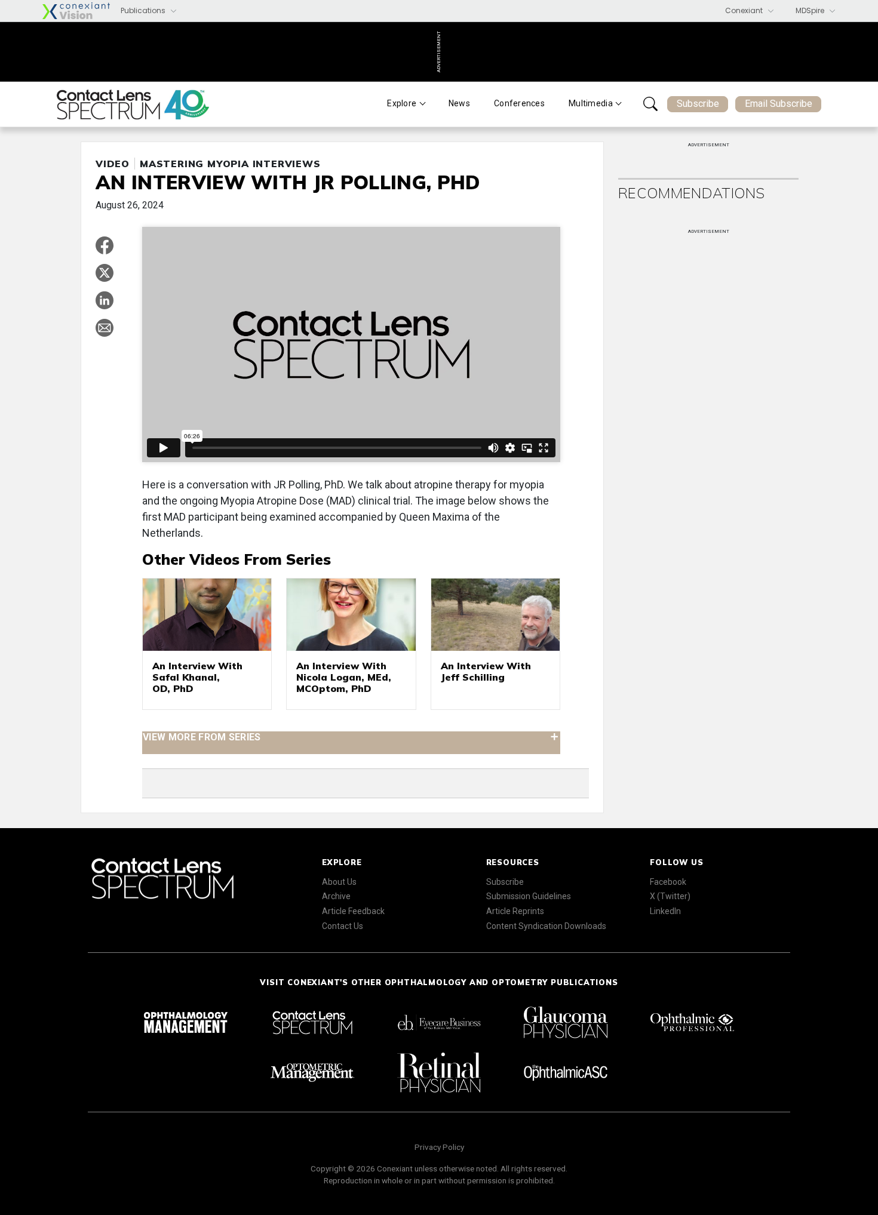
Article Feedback (353, 911)
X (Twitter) (670, 896)
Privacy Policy (439, 1147)
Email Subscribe (778, 103)
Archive (336, 896)
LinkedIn (665, 911)
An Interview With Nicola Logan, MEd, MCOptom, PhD (343, 677)
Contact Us (342, 926)
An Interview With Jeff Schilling (486, 671)
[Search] (650, 103)
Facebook (668, 882)
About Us (339, 882)
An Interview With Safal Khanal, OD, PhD (197, 677)
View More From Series (202, 736)
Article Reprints (515, 911)
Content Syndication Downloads (546, 926)
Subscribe (698, 103)
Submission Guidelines (528, 896)
